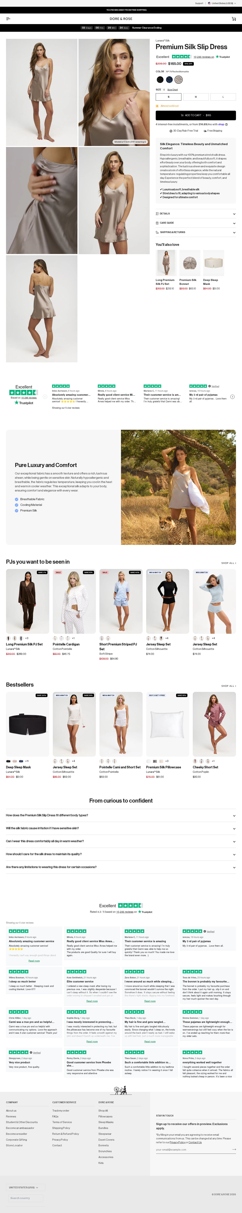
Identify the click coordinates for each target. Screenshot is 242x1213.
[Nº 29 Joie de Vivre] (161, 761)
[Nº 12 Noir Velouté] (161, 638)
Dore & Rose (222, 1194)
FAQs (55, 1116)
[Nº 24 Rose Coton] (208, 638)
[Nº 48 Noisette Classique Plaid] (208, 761)
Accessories (106, 1157)
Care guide (167, 223)
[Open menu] (11, 18)
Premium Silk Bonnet (187, 282)
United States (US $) (22, 1187)
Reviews (11, 1116)
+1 (73, 638)
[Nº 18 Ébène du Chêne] (160, 79)
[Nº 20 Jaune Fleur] (55, 638)
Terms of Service (62, 1122)
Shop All (227, 563)
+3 (26, 638)
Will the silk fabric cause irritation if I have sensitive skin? (42, 828)
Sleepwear (105, 1134)
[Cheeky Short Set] (214, 724)
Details (165, 213)
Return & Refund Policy (65, 1134)
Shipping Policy (61, 1128)
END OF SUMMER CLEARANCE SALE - (46, 10)
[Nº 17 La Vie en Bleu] (101, 638)
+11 (27, 761)
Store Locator (14, 1145)
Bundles (103, 1128)
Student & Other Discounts (22, 1122)
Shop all (227, 686)
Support (199, 3)
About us (11, 1110)
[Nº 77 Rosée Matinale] (108, 638)
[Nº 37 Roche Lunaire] (155, 761)
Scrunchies (105, 1151)
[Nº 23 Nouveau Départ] (148, 761)
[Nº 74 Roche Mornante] (178, 79)
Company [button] (12, 1102)
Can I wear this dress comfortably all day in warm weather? (45, 841)
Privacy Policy (178, 1142)
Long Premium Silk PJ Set (165, 282)
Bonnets (104, 1145)
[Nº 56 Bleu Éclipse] (169, 79)
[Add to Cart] (195, 272)
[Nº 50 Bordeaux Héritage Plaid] (195, 761)
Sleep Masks (106, 1122)
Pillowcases (105, 1116)
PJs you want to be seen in (38, 562)
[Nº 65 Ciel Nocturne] (21, 761)
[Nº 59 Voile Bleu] (155, 638)
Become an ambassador (20, 1128)
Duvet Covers (106, 1140)
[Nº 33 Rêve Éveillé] (14, 761)
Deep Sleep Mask (210, 282)
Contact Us (195, 1142)
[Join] (233, 1149)
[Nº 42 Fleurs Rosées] (61, 638)
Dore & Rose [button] (106, 1102)
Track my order (60, 1110)
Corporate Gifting (16, 1140)
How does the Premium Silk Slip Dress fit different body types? (47, 815)
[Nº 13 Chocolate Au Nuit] (8, 638)
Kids (101, 1163)
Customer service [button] (64, 1102)
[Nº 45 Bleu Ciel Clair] (201, 761)
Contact (57, 1145)
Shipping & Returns (172, 232)
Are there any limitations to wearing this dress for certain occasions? (51, 867)
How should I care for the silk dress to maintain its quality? (44, 854)
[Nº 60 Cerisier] (68, 638)
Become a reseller (16, 1134)
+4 (166, 638)
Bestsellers (20, 685)
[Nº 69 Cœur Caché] (148, 638)
